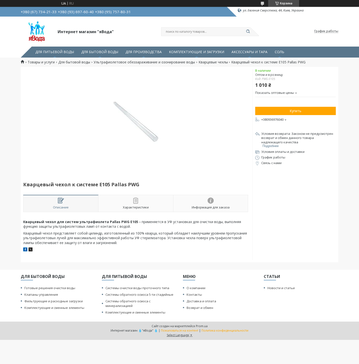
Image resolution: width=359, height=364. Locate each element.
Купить (295, 110)
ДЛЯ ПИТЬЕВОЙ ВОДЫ (54, 52)
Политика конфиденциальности (224, 330)
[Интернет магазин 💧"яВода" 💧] (37, 31)
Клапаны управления (41, 294)
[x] (30, 250)
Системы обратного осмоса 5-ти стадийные (139, 294)
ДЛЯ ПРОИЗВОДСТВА (144, 52)
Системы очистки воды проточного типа (137, 288)
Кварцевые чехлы (213, 62)
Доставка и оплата (201, 301)
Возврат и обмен (200, 307)
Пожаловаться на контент (179, 330)
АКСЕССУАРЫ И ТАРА (249, 52)
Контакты (194, 294)
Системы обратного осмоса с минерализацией (128, 303)
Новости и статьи (281, 288)
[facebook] (25, 250)
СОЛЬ (279, 52)
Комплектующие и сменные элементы (54, 307)
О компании (196, 288)
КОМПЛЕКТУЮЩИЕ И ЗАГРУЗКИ (196, 52)
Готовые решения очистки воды (49, 288)
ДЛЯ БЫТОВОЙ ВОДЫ (99, 52)
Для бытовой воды (74, 62)
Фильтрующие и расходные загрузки (53, 301)
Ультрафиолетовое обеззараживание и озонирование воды (144, 62)
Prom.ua (202, 326)
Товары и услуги (41, 62)
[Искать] (248, 31)
